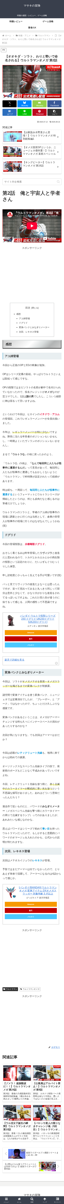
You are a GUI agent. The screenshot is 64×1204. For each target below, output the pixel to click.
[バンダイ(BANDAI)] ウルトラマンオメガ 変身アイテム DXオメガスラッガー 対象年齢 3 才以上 (38, 890)
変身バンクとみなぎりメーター (34, 327)
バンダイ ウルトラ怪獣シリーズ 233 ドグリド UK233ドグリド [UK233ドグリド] (37, 618)
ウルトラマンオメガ (31, 989)
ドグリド (23, 323)
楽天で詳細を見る (14, 659)
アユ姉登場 (24, 318)
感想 (18, 314)
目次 (27, 307)
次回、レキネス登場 (29, 332)
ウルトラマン (11, 989)
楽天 (30, 639)
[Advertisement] (32, 274)
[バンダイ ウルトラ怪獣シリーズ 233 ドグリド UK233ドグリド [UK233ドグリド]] (11, 620)
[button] (54, 112)
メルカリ (30, 645)
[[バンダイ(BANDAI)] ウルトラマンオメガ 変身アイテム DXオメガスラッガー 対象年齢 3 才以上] (11, 892)
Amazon (30, 633)
